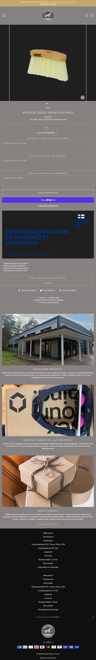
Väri (47, 128)
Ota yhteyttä (48, 563)
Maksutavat (48, 533)
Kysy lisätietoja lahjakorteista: (48, 278)
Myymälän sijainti (48, 524)
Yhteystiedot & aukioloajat (48, 567)
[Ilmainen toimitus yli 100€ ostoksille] (48, 410)
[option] (48, 3)
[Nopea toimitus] (48, 481)
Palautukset (48, 541)
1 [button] (47, 103)
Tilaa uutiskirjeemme (48, 617)
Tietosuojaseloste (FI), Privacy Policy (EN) (48, 544)
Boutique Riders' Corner (48, 560)
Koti (47, 108)
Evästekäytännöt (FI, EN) (48, 548)
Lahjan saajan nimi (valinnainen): (48, 156)
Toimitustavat (48, 537)
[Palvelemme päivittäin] (48, 339)
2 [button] (49, 103)
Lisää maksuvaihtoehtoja (48, 206)
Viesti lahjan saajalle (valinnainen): (48, 173)
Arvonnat (48, 556)
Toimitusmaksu (49, 119)
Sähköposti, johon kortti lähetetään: (48, 138)
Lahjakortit (48, 552)
